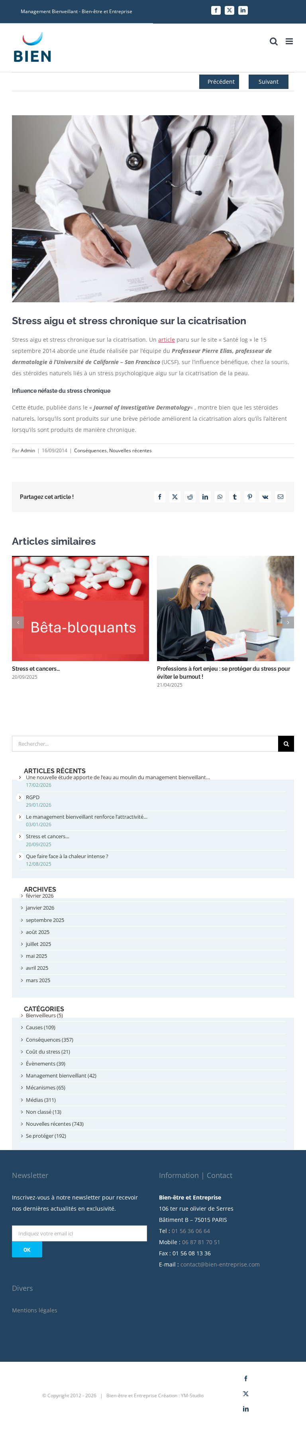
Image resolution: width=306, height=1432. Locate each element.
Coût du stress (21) (48, 1051)
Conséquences (90, 450)
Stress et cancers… (36, 669)
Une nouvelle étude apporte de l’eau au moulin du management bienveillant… (118, 777)
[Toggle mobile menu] (290, 41)
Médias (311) (41, 1099)
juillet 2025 (38, 943)
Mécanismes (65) (45, 1087)
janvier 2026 (40, 907)
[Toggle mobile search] (274, 41)
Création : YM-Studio (181, 1395)
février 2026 (39, 895)
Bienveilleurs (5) (44, 1015)
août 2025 (37, 932)
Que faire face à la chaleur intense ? (67, 856)
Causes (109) (40, 1027)
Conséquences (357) (49, 1039)
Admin (28, 450)
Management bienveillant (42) (61, 1075)
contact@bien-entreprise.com (220, 1264)
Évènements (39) (45, 1063)
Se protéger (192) (46, 1135)
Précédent (221, 81)
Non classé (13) (43, 1111)
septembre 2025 (45, 920)
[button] (18, 622)
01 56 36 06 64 (191, 1231)
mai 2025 (36, 955)
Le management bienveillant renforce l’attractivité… (86, 816)
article (166, 339)
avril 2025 (37, 967)
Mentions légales (34, 1310)
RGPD (32, 797)
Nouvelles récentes (130, 450)
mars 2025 (38, 980)
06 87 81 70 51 (201, 1242)
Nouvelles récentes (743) (55, 1123)
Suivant (269, 81)
